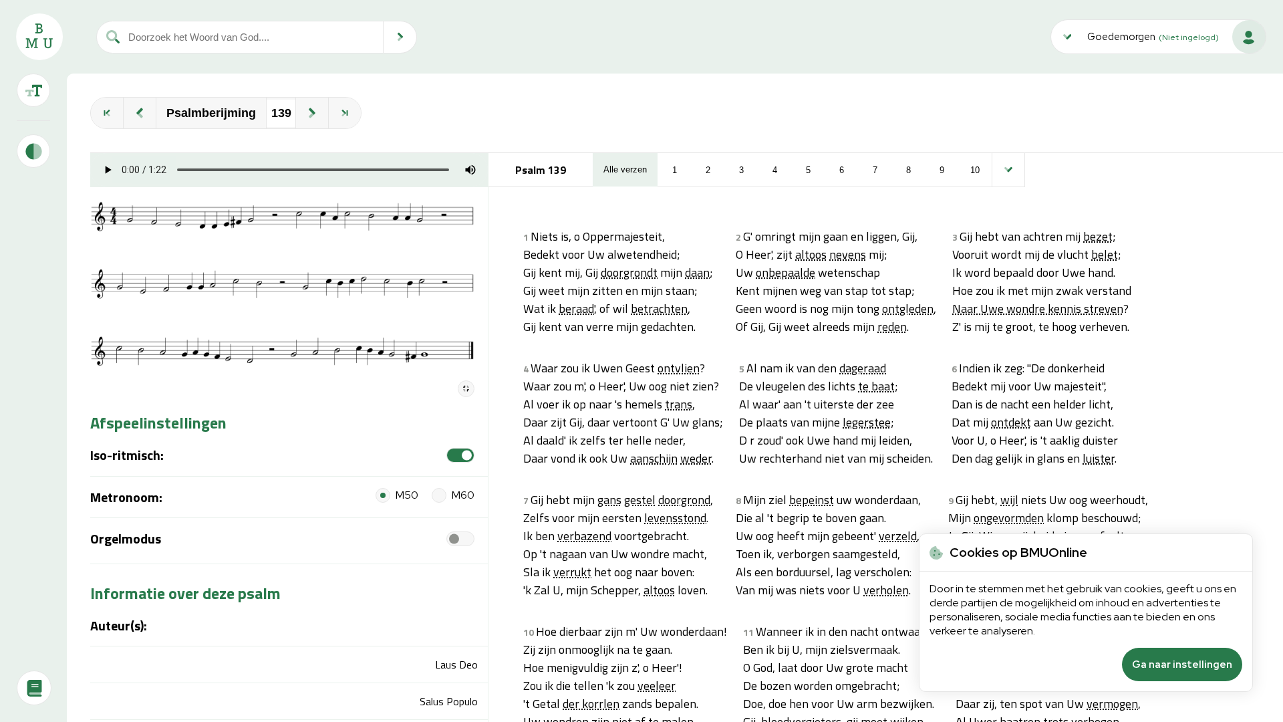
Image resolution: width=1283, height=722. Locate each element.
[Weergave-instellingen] (33, 90)
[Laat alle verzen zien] (1008, 170)
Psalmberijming (211, 113)
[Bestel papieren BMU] (34, 688)
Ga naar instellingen (1182, 664)
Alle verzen (625, 169)
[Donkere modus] (33, 151)
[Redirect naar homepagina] (39, 36)
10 (975, 170)
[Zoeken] (400, 37)
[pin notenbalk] (466, 388)
